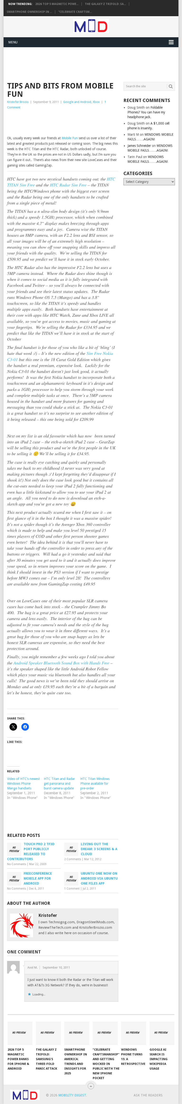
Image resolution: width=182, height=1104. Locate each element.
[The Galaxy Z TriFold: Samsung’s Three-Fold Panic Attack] (48, 1033)
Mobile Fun (70, 138)
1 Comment (72, 888)
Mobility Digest (72, 1095)
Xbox (96, 102)
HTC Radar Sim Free (68, 185)
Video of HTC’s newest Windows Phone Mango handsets (23, 783)
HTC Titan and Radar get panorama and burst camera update (59, 783)
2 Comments (72, 859)
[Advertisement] (93, 63)
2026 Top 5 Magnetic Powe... (56, 4)
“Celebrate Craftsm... (75, 12)
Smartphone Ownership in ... (29, 12)
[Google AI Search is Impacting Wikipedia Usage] (162, 1033)
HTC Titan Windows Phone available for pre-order (94, 783)
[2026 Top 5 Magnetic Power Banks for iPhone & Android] (20, 1033)
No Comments (16, 864)
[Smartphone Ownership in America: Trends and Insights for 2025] (76, 1033)
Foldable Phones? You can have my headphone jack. (146, 112)
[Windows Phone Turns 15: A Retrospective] (133, 1033)
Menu (13, 42)
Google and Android (77, 102)
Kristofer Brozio (18, 102)
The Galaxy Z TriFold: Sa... (105, 4)
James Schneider (139, 146)
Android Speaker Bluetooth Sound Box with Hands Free (61, 663)
